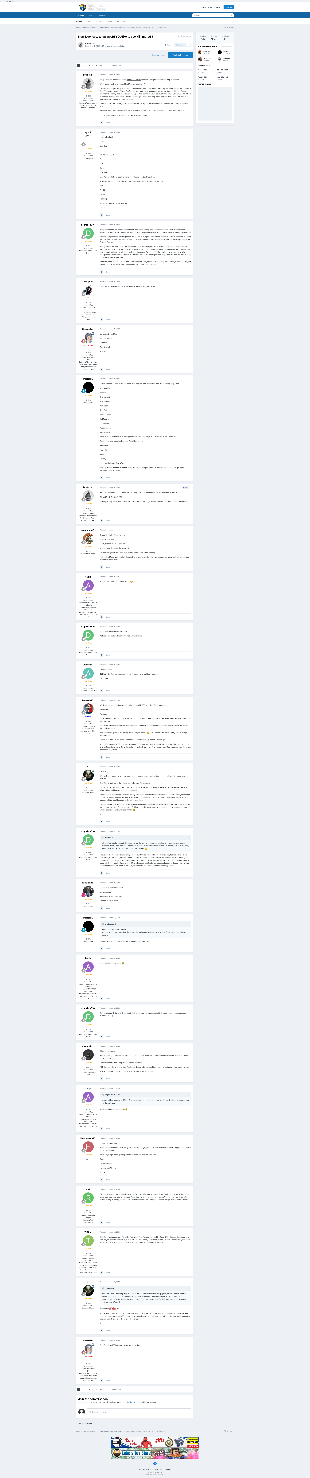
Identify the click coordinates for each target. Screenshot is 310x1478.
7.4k (89, 352)
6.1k (89, 551)
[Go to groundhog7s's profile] (88, 538)
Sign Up (229, 7)
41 (89, 1159)
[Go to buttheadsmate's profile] (199, 52)
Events (89, 21)
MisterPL (88, 379)
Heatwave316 (87, 1138)
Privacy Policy (145, 1469)
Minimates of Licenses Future (113, 46)
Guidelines (100, 21)
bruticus (91, 43)
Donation (91, 15)
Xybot (88, 132)
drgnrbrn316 (88, 224)
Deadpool (88, 281)
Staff (110, 21)
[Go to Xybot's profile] (88, 140)
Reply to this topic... (99, 1412)
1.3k (89, 598)
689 (89, 721)
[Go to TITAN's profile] (88, 1240)
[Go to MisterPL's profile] (88, 387)
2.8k (89, 246)
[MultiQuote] (101, 122)
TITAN (87, 1232)
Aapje (88, 576)
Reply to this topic (180, 55)
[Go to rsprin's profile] (88, 1197)
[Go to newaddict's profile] (88, 1054)
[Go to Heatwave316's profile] (88, 1146)
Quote (108, 123)
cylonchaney (228, 58)
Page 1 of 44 (117, 65)
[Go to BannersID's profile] (88, 708)
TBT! (87, 766)
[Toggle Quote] (103, 837)
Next (102, 65)
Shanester (87, 329)
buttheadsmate (209, 51)
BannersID (87, 700)
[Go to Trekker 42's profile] (200, 59)
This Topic (222, 15)
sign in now (131, 1402)
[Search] (231, 15)
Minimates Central (134, 80)
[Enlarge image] (131, 582)
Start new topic (158, 55)
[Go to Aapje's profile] (88, 585)
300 (89, 96)
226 (89, 153)
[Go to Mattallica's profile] (88, 891)
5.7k (89, 788)
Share (168, 45)
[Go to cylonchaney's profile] (219, 59)
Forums (79, 21)
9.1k (89, 400)
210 (89, 1210)
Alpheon (87, 664)
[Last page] (107, 65)
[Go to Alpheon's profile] (88, 673)
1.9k (89, 303)
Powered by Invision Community (155, 1474)
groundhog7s (88, 530)
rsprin (88, 1189)
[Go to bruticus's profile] (80, 45)
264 (89, 1253)
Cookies (167, 1469)
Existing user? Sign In (211, 7)
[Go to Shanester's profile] (88, 337)
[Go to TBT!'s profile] (88, 775)
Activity (102, 15)
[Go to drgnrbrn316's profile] (88, 233)
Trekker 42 (208, 58)
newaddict (88, 1046)
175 (89, 1067)
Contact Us (157, 1469)
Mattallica (87, 882)
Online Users (121, 21)
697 (89, 686)
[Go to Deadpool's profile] (88, 290)
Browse (81, 15)
